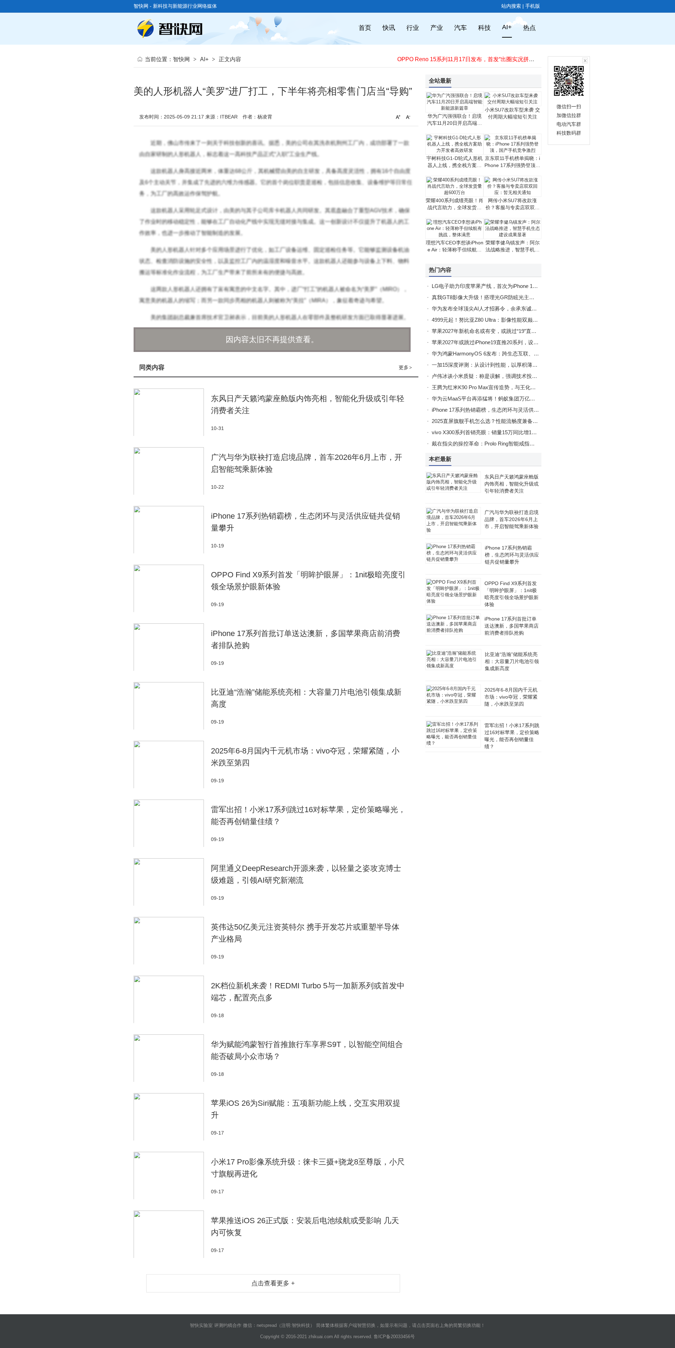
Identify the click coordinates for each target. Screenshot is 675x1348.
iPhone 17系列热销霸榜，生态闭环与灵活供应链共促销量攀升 (504, 410)
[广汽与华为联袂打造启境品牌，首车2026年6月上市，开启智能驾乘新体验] (172, 471)
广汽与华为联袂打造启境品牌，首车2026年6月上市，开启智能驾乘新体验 (511, 519)
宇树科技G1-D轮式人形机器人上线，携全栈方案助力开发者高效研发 (454, 165)
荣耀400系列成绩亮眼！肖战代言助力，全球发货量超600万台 (454, 207)
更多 (405, 367)
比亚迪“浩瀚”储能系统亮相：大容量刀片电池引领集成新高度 (512, 661)
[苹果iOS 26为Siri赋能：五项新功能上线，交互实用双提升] (172, 1117)
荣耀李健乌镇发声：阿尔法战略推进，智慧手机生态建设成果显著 (513, 249)
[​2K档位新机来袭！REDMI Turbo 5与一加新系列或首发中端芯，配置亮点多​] (172, 999)
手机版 (532, 6)
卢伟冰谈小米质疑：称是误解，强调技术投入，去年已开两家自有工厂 (513, 376)
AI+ (204, 59)
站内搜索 (511, 6)
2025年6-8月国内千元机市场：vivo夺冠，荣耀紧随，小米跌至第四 (511, 697)
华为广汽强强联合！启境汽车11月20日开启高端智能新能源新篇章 (454, 123)
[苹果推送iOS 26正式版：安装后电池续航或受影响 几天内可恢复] (172, 1234)
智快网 (181, 59)
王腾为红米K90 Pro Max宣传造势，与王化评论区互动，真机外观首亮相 (515, 387)
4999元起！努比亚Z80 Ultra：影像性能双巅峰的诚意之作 (498, 320)
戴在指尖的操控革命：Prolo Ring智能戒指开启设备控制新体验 (504, 444)
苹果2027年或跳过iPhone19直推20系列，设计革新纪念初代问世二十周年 (517, 342)
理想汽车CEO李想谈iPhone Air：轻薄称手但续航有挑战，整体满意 (454, 249)
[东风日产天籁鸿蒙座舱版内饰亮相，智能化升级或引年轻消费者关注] (172, 412)
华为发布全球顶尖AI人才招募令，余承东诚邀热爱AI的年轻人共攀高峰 (513, 309)
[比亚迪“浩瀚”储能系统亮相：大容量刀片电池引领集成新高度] (172, 706)
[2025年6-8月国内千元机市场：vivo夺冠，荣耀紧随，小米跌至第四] (172, 764)
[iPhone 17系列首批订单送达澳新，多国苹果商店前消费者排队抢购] (172, 647)
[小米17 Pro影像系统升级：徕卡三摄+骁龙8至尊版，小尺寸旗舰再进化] (172, 1175)
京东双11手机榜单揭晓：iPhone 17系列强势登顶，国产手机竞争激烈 (512, 165)
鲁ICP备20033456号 (394, 1336)
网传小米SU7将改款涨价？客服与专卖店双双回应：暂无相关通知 (513, 207)
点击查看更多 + (273, 1283)
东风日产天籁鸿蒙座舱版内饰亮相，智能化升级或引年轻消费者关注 (511, 484)
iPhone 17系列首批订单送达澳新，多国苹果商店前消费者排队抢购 (511, 626)
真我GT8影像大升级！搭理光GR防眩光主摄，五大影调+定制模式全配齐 (516, 297)
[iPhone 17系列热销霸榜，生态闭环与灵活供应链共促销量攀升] (172, 529)
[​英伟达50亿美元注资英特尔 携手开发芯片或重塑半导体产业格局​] (172, 940)
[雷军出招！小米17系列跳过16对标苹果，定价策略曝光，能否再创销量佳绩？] (172, 823)
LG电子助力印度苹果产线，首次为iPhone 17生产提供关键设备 (505, 286)
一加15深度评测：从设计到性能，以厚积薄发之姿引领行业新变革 (508, 365)
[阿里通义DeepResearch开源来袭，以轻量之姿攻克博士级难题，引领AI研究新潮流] (172, 882)
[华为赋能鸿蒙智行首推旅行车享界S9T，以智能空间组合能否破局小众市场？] (172, 1058)
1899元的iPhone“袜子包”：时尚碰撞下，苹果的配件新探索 (470, 59)
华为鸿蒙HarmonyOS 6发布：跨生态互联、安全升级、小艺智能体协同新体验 (522, 354)
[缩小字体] (408, 117)
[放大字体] (398, 117)
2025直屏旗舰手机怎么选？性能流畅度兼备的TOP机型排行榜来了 (509, 421)
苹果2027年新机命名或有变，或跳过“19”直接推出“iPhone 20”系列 (508, 331)
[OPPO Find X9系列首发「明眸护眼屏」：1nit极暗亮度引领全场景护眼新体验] (172, 588)
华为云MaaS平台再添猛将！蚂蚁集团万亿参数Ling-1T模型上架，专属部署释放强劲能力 (534, 399)
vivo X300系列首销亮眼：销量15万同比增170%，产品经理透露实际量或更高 (521, 432)
